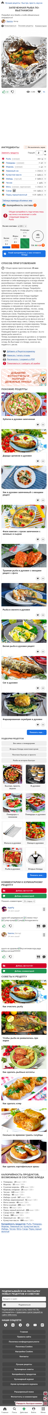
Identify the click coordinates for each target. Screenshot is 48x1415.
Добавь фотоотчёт (24, 891)
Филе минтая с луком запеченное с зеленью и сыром (21, 532)
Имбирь (9, 179)
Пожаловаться (10, 26)
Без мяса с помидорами (24, 743)
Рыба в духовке (12, 869)
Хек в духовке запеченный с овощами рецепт (23, 493)
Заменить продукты (10, 153)
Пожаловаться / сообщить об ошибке (23, 363)
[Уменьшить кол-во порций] (45, 154)
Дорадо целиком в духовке (17, 456)
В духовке (35, 786)
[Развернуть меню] (46, 1403)
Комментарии (41, 25)
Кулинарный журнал (24, 1379)
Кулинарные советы (24, 1369)
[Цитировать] (38, 926)
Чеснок (9, 183)
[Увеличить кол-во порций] (45, 151)
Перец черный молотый (16, 195)
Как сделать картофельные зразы (21, 1166)
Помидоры (10, 163)
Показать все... (37, 875)
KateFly (11, 908)
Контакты (24, 1356)
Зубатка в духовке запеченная (19, 419)
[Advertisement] (24, 118)
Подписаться (24, 1305)
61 (44, 92)
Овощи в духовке (35, 843)
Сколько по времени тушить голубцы (23, 1135)
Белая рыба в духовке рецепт (19, 646)
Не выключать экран (36, 147)
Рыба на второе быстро (24, 760)
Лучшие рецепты (24, 1364)
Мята (8, 187)
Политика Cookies (24, 1347)
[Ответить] (44, 926)
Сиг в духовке (10, 683)
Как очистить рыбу (13, 1006)
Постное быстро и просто (24, 755)
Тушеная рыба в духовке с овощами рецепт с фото (22, 571)
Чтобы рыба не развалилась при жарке (20, 1039)
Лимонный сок (12, 171)
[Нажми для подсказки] (34, 205)
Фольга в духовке (12, 843)
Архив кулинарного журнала (24, 1384)
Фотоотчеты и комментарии (24, 1397)
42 (7, 92)
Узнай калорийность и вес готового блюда (24, 254)
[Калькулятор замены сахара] (14, 190)
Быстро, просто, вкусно (12, 787)
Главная (24, 1332)
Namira (10, 21)
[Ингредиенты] (46, 1393)
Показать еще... (37, 732)
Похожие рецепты (25, 26)
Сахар (9, 191)
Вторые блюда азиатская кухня (24, 749)
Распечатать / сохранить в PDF (21, 359)
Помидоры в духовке (35, 814)
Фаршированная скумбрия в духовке (22, 719)
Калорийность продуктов (24, 1374)
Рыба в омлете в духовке (16, 610)
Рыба (8, 159)
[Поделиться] (46, 1399)
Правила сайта (24, 1337)
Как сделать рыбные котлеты (19, 1072)
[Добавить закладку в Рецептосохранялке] (39, 91)
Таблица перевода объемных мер (17, 200)
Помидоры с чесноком (13, 815)
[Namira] (4, 934)
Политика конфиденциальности (24, 1342)
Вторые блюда (35, 869)
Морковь (10, 167)
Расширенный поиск (24, 1392)
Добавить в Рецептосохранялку (21, 351)
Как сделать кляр (12, 1103)
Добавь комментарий (24, 896)
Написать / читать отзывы (18, 355)
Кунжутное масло (14, 175)
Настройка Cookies (24, 1351)
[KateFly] (4, 909)
